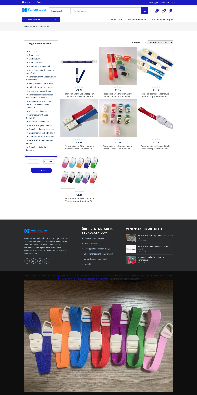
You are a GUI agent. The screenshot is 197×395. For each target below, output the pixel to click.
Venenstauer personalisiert (40, 125)
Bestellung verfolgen (162, 19)
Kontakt (87, 264)
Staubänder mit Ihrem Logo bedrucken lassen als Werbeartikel (63, 275)
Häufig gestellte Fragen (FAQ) (97, 248)
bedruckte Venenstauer (38, 121)
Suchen (41, 170)
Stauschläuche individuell (39, 66)
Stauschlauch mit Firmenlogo (41, 136)
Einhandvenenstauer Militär (40, 87)
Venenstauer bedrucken (94, 238)
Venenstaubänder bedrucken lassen (146, 275)
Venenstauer (116, 19)
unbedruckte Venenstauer (39, 91)
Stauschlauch (43, 26)
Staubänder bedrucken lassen (41, 129)
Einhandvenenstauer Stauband (41, 83)
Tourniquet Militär (36, 62)
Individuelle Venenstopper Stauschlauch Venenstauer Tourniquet (38, 104)
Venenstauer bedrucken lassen (41, 111)
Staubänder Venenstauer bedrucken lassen (110, 275)
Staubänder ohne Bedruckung (41, 133)
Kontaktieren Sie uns (137, 19)
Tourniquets (33, 55)
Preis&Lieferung (91, 243)
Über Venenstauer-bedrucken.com (99, 254)
